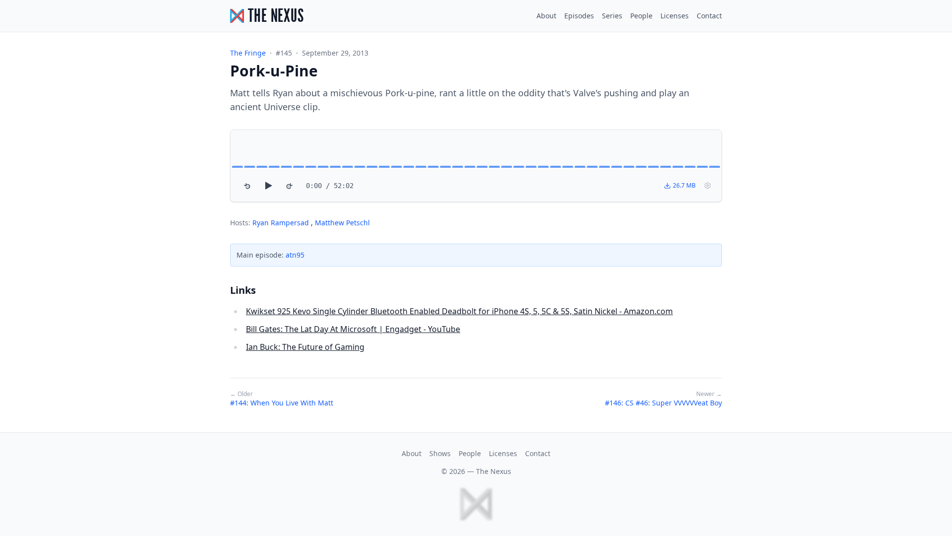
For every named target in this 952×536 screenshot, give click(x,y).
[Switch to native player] (708, 186)
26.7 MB (684, 185)
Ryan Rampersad (281, 222)
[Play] (268, 186)
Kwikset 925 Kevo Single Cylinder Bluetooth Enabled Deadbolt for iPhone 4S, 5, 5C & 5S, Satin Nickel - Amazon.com (459, 311)
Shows (440, 453)
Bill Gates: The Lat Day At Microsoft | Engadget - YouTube (353, 329)
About (546, 15)
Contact (709, 15)
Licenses (674, 15)
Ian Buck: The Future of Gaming (305, 346)
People (641, 15)
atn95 (295, 255)
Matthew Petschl (342, 222)
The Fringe (248, 53)
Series (612, 15)
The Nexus (493, 471)
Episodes (579, 15)
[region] (476, 166)
